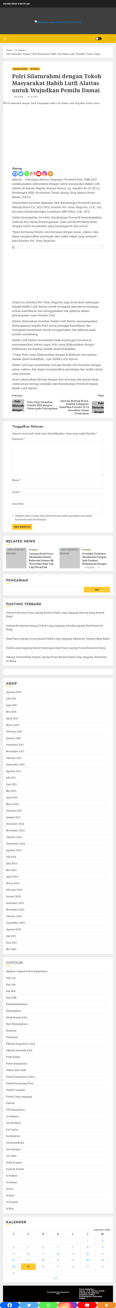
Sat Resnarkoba (15, 1142)
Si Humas (35, 68)
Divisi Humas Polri (16, 1017)
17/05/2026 (89, 567)
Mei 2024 (11, 870)
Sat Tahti (11, 1155)
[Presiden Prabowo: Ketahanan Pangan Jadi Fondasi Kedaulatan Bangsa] (70, 558)
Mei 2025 (11, 790)
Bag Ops (11, 984)
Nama (16, 480)
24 (13, 1266)
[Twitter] (21, 173)
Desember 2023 (15, 903)
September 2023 (15, 922)
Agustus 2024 (13, 850)
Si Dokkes (11, 1175)
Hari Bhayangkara (17, 1024)
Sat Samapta (13, 1149)
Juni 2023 (11, 942)
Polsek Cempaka (15, 1090)
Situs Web (18, 504)
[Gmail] (32, 173)
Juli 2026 (11, 698)
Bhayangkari (13, 1010)
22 (87, 1260)
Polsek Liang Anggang (19, 1096)
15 (87, 1253)
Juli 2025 (11, 777)
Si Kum (10, 1195)
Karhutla (11, 1030)
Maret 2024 (12, 883)
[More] (50, 173)
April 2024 (12, 876)
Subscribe (110, 38)
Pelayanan (12, 1037)
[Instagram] (44, 173)
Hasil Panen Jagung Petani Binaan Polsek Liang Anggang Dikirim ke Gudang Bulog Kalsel (58, 638)
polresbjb (18, 97)
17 (13, 1260)
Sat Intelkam (13, 1123)
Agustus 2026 (13, 692)
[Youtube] (38, 173)
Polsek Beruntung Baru (19, 1083)
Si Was (10, 1208)
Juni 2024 (11, 863)
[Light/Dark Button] (99, 38)
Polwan (10, 1103)
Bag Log (11, 977)
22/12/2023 (32, 97)
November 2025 (15, 751)
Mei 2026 (11, 711)
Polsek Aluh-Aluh (16, 1070)
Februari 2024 (14, 889)
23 (102, 1260)
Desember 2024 (15, 823)
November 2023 (15, 909)
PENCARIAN (17, 580)
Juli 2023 (11, 936)
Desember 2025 (15, 744)
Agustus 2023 (13, 929)
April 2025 (12, 797)
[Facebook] (15, 173)
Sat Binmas (12, 1116)
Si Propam (12, 1202)
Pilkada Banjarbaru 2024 (20, 1043)
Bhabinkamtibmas (16, 1004)
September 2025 (15, 764)
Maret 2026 (12, 725)
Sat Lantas (12, 1129)
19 (43, 1260)
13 (58, 1253)
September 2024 (15, 843)
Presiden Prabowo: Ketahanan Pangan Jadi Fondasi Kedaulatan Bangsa (94, 558)
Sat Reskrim (13, 1136)
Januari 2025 (13, 817)
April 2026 (12, 718)
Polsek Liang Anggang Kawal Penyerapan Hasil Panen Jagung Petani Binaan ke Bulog (55, 648)
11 (28, 1253)
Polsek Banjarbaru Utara (20, 1076)
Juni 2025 (11, 784)
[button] (4, 38)
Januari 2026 (13, 738)
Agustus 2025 (13, 771)
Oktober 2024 (14, 837)
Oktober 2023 (14, 916)
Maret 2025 (12, 804)
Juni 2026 (11, 705)
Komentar (19, 439)
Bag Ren (11, 991)
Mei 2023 (11, 949)
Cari (97, 589)
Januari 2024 (13, 896)
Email (16, 492)
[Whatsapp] (26, 173)
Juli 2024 (11, 856)
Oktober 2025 (14, 758)
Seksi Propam (14, 1162)
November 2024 (15, 830)
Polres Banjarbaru (16, 1063)
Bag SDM (11, 997)
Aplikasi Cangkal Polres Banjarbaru (26, 971)
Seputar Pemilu (20, 68)
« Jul (55, 1277)
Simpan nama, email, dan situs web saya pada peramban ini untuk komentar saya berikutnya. (53, 517)
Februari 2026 (14, 731)
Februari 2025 (14, 810)
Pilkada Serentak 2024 (19, 1050)
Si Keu (9, 1188)
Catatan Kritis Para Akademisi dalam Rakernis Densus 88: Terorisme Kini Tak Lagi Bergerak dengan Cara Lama (41, 562)
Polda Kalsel (13, 1057)
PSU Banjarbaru (15, 1109)
